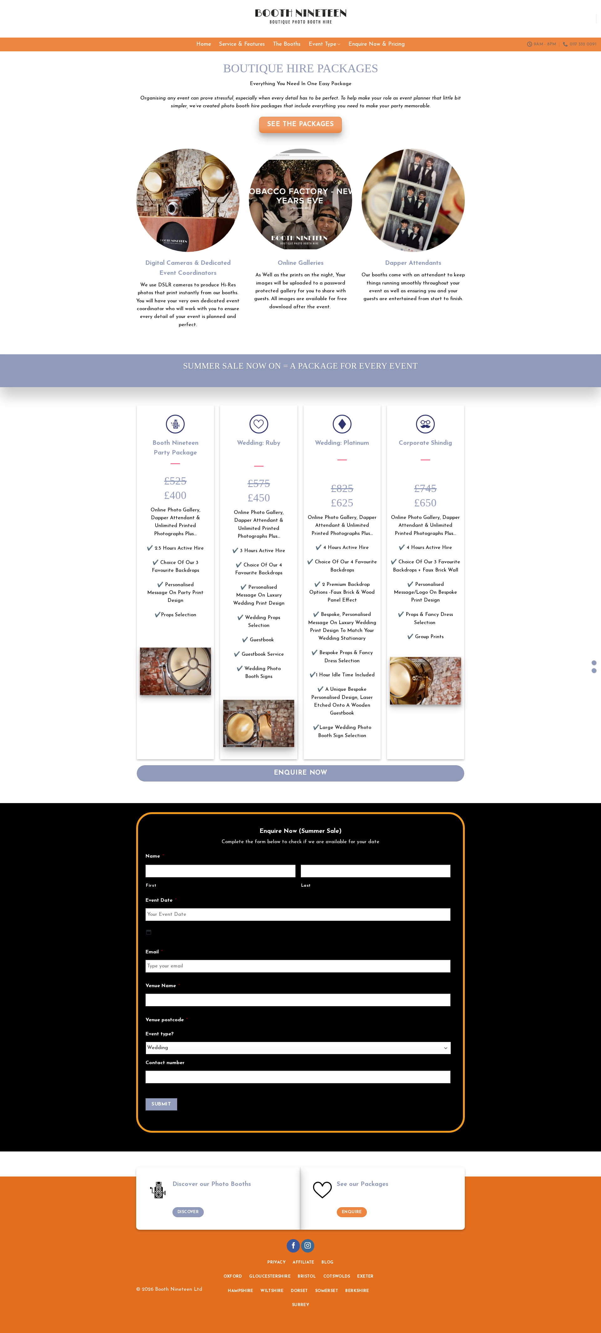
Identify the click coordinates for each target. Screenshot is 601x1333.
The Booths (286, 44)
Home (203, 44)
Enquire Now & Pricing (376, 44)
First (151, 886)
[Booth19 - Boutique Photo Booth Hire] (300, 19)
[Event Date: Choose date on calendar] (149, 932)
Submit (161, 1104)
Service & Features (242, 44)
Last (306, 886)
